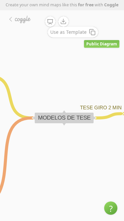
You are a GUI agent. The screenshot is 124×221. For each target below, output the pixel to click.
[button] (110, 208)
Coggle (111, 5)
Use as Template (68, 32)
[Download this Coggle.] (63, 21)
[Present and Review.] (50, 22)
